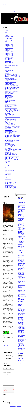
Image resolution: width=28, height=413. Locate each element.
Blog (4, 4)
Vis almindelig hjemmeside (15, 406)
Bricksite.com (15, 408)
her (7, 338)
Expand (6, 33)
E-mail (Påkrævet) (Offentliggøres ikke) (7, 373)
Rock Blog (20, 358)
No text (2, 2)
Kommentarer (6, 378)
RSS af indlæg (21, 360)
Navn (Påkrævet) (7, 368)
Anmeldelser (7, 345)
